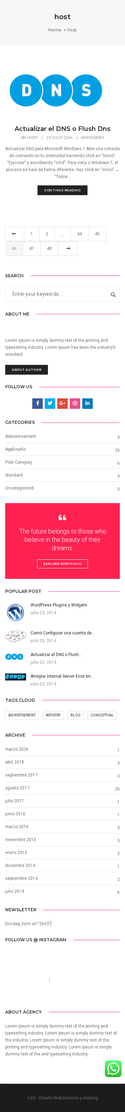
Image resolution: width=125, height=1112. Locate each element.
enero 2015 (16, 852)
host (32, 137)
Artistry (53, 715)
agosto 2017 (17, 788)
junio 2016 (15, 813)
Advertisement (22, 715)
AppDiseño (92, 137)
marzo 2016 (16, 826)
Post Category (18, 462)
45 (97, 233)
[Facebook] (46, 996)
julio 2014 (14, 891)
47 (31, 248)
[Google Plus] (78, 996)
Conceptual (102, 715)
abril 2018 (14, 762)
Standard (14, 475)
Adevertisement (20, 436)
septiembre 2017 (21, 775)
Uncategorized (19, 488)
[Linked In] (67, 996)
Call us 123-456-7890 (25, 980)
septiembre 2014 (21, 878)
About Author (26, 369)
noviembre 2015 (20, 839)
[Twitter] (56, 996)
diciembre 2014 (20, 865)
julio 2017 (14, 800)
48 (49, 248)
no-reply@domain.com (74, 980)
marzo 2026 (16, 749)
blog (75, 715)
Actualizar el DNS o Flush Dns (62, 129)
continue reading (62, 190)
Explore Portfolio (62, 564)
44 (79, 233)
